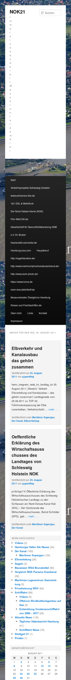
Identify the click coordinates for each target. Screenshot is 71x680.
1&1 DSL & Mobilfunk (22, 203)
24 (28, 673)
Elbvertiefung (31, 421)
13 (49, 666)
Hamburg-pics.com (21, 250)
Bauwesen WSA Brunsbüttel (32, 568)
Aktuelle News (23, 617)
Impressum (16, 320)
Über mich (16, 313)
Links (30, 313)
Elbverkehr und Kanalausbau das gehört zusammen (27, 357)
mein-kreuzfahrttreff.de (23, 289)
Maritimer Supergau (43, 417)
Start (13, 180)
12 (42, 666)
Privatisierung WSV (27, 588)
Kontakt (43, 313)
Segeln (19, 563)
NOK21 (17, 11)
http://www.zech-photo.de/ (24, 273)
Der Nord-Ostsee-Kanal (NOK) (27, 211)
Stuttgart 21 (22, 634)
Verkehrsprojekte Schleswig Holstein (30, 187)
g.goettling (28, 376)
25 (35, 673)
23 (21, 673)
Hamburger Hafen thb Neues (32, 547)
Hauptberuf (43, 250)
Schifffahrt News (29, 630)
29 (14, 678)
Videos (19, 543)
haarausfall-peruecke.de (24, 242)
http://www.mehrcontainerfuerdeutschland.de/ (35, 266)
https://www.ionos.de (22, 281)
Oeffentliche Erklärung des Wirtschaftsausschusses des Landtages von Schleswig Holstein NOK (28, 455)
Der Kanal (17, 421)
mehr (53, 409)
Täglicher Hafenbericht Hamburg (39, 621)
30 (21, 678)
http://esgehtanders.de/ (23, 258)
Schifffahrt (21, 592)
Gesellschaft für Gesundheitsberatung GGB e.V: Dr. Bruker (34, 230)
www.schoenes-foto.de (23, 195)
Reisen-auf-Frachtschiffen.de (26, 305)
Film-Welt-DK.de (19, 219)
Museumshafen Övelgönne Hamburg (30, 297)
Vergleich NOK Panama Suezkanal (36, 572)
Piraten (19, 638)
